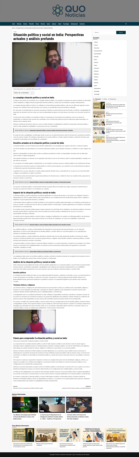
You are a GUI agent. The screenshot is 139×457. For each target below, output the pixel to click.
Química (54, 24)
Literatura (96, 68)
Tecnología (66, 24)
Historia (43, 24)
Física (37, 24)
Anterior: (28, 387)
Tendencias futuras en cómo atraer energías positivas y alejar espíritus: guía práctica (116, 131)
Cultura (25, 24)
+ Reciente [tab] (97, 99)
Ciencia (96, 42)
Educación (96, 48)
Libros (48, 24)
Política (15, 31)
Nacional (96, 71)
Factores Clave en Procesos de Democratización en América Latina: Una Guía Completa (78, 417)
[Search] (126, 24)
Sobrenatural (74, 24)
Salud (59, 24)
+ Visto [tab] (104, 99)
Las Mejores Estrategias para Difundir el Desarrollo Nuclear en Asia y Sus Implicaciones (24, 417)
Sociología (96, 91)
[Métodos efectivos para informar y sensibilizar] (99, 116)
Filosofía (31, 24)
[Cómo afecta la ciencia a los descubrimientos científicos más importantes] (99, 124)
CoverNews (79, 454)
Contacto (82, 24)
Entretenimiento (98, 50)
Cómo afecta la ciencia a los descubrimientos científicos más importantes (114, 123)
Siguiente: (76, 387)
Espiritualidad (97, 53)
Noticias (19, 24)
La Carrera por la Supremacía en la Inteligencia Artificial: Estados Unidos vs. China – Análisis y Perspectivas (51, 417)
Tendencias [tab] (112, 99)
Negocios (96, 74)
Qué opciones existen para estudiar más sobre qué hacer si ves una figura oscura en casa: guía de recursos (115, 106)
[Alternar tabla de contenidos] (31, 93)
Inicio (13, 24)
